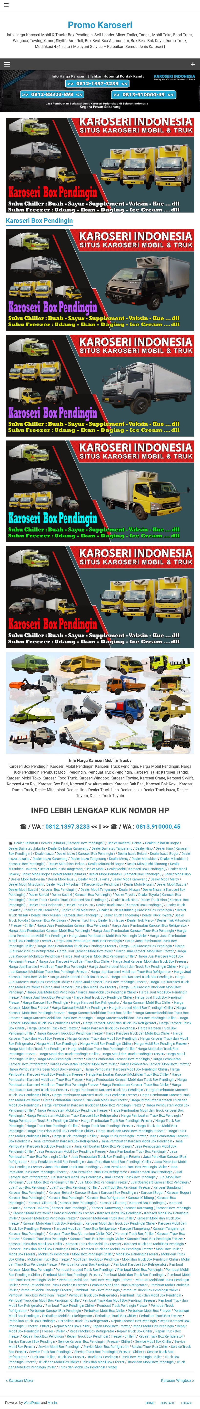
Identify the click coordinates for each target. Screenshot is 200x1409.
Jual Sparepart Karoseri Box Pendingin (159, 1182)
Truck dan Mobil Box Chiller (59, 1362)
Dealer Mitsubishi (144, 859)
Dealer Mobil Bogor (35, 874)
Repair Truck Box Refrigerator (161, 1336)
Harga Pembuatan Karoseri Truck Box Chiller (135, 1085)
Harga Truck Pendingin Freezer (123, 1136)
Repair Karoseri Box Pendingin (134, 1321)
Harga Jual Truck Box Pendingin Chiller (103, 997)
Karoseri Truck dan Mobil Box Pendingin (154, 1244)
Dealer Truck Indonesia (46, 905)
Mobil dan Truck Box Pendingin (96, 1259)
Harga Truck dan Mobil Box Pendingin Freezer (130, 1131)
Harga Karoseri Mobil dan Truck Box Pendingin (58, 1018)
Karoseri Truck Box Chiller (134, 1234)
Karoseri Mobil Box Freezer (74, 1213)
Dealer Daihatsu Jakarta (27, 848)
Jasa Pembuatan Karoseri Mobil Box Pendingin (136, 1141)
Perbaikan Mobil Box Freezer (149, 1311)
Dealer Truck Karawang (41, 910)
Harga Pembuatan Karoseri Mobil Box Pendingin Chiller (125, 1069)
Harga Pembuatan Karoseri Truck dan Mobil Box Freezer (85, 1100)
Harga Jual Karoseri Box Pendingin (145, 946)
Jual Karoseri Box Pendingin (151, 1172)
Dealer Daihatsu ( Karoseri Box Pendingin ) (73, 843)
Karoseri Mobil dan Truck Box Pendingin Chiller (120, 1223)
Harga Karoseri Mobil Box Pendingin (79, 1008)
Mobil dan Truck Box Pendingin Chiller (150, 1259)
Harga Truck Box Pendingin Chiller (52, 1126)
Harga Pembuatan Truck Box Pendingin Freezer (116, 1121)
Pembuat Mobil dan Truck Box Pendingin (133, 1275)
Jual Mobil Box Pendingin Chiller (51, 1182)
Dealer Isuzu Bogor (164, 854)
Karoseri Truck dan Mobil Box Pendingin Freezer (117, 1249)
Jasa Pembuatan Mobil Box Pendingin (103, 1146)
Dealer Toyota (125, 895)
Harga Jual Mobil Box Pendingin (51, 992)
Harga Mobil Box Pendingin (56, 1044)
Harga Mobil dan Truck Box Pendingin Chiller (101, 1049)
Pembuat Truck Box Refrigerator (93, 1295)
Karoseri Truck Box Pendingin (45, 1239)
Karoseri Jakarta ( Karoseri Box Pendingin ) (56, 1208)
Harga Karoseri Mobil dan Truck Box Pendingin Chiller (136, 1018)
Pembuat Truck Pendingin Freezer (122, 1306)
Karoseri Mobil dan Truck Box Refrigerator (85, 1228)
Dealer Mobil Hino (177, 874)
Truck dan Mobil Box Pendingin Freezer (88, 1367)
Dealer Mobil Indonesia (28, 879)
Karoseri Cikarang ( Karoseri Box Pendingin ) (133, 1203)
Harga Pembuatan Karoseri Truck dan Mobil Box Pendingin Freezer (92, 1105)
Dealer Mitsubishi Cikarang (147, 864)
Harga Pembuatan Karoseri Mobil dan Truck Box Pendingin (130, 1080)
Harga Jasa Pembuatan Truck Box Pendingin (88, 941)
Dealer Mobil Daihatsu (69, 874)
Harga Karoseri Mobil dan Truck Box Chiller (100, 1013)
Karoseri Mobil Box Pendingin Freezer (49, 1218)
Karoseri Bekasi (60, 1193)
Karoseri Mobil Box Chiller (32, 1213)
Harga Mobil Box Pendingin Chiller (105, 1044)
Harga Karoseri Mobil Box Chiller (146, 1002)
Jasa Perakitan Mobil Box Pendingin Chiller (119, 1162)
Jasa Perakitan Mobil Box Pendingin (57, 1162)
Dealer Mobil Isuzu (61, 879)
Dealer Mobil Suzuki (171, 884)
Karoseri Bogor (152, 1193)
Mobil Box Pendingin (53, 1254)
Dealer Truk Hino (83, 920)
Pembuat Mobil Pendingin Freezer (46, 1290)
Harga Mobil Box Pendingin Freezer (160, 1044)
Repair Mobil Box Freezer (111, 1326)
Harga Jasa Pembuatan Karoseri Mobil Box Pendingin (49, 931)
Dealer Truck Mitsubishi (78, 910)
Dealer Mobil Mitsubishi (26, 884)
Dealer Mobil (95, 869)
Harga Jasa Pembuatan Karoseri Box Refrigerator (149, 925)
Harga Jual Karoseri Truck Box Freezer (79, 977)
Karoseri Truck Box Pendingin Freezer (155, 1239)
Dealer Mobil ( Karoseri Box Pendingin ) (136, 869)
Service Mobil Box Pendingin (59, 1347)
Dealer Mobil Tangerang (98, 889)
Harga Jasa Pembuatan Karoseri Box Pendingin (73, 925)
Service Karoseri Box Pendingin (32, 1341)
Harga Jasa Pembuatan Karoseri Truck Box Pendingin (133, 931)
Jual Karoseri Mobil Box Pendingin (75, 1177)
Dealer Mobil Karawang (130, 879)
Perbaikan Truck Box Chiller (115, 1316)
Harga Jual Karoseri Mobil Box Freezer (145, 951)
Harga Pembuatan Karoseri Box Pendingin (118, 1059)
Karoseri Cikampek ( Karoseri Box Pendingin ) (63, 1203)
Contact (168, 1403)
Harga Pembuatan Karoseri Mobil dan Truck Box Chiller (127, 1074)
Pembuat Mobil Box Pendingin (140, 1270)
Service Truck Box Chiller (150, 1347)
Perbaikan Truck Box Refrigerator (83, 1321)
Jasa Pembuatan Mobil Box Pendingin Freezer (71, 1151)
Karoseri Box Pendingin (66, 1198)
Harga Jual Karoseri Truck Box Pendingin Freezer (110, 982)
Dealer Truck (38, 900)
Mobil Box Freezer (22, 1254)
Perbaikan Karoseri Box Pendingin (55, 1311)
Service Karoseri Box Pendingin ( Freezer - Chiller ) (95, 1341)
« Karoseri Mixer (19, 1380)
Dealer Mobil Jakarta (94, 879)
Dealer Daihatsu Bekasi (125, 843)
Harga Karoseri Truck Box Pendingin (108, 1028)
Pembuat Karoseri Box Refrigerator (139, 1264)
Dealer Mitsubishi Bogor (106, 864)
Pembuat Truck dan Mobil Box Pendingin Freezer (118, 1300)
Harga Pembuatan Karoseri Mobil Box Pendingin (45, 1069)
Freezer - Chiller (22, 925)
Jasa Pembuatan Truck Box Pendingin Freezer (105, 1157)
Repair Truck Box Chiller (134, 1331)
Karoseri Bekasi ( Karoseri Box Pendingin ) (106, 1193)
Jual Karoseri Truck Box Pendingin (130, 1177)
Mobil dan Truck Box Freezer (48, 1259)
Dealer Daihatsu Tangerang (111, 848)
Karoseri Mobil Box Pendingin (119, 1213)
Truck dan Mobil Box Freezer (103, 1362)
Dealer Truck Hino (124, 900)
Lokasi (186, 1403)
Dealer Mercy (119, 859)
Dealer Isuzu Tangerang (88, 859)
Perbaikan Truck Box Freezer (160, 1316)
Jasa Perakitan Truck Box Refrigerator (98, 1172)
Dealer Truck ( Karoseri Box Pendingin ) (79, 900)
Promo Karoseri (100, 25)
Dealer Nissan (129, 889)
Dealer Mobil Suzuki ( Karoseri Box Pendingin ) (43, 889)
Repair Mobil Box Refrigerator (92, 1331)
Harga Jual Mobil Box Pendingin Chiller (107, 992)
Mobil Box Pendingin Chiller (92, 1254)
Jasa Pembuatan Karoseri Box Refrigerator (65, 1141)
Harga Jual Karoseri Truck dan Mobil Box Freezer (79, 987)
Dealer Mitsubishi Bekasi (67, 864)
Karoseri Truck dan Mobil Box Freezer (93, 1244)
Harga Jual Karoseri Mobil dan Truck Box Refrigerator (130, 972)
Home (150, 1403)
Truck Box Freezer (71, 1357)
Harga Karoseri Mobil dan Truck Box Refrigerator (119, 1023)
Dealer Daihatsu (26, 843)
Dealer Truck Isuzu (79, 905)
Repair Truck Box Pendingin (43, 1336)
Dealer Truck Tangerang (121, 915)
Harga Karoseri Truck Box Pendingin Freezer (70, 1033)
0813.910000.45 (158, 826)
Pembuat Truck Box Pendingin (97, 1290)
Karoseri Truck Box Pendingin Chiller (97, 1239)
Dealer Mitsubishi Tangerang (61, 869)
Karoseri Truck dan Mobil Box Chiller (35, 1244)
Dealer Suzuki (39, 895)
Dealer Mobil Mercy (164, 879)
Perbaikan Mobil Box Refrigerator (67, 1316)
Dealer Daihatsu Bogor (162, 843)
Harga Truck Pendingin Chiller (74, 1136)
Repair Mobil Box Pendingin (153, 1326)
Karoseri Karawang (106, 1208)
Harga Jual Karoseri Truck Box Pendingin (141, 977)
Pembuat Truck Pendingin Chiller (69, 1306)
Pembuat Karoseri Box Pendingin (85, 1264)
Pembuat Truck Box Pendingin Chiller (150, 1290)
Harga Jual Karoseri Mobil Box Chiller (85, 951)
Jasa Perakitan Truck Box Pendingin (72, 1167)
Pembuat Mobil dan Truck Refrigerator (119, 1285)
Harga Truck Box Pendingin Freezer (106, 1126)
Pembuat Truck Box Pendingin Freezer (37, 1295)
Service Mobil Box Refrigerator (106, 1347)
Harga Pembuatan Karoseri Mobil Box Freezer (154, 1064)
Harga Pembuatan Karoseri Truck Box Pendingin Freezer (94, 1095)
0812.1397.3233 (67, 826)
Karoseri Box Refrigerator (106, 1198)
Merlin (52, 1403)
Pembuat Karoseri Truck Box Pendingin (85, 1270)
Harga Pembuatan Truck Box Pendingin (151, 1115)
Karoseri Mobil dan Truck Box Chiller (107, 1218)
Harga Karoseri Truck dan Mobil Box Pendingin (102, 1038)
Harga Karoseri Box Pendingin (45, 1002)
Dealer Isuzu (44, 854)
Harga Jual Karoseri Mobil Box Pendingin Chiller (99, 956)
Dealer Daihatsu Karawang (68, 848)
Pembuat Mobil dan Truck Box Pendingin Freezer (95, 1280)
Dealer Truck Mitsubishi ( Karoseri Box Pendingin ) (136, 910)
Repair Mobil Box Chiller (72, 1326)
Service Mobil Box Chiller (153, 1341)
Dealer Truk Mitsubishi (173, 920)
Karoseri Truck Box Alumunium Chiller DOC (80, 1234)
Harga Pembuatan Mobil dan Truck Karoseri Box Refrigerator (72, 1115)
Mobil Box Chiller (168, 1249)
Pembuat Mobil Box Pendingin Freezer (71, 1275)
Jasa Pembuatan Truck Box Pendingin (138, 1151)
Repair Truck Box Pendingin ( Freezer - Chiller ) (101, 1336)
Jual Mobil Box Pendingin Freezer (103, 1182)
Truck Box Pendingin (102, 1357)
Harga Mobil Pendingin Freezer (60, 1059)
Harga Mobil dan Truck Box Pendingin (37, 1049)
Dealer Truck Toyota (157, 915)
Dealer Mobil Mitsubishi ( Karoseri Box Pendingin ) (83, 884)
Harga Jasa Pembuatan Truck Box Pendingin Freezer (76, 946)
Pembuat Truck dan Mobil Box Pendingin (150, 1295)
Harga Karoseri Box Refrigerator (95, 1002)
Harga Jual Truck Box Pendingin (47, 997)
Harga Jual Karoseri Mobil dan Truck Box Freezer (149, 961)
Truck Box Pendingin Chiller (141, 1357)
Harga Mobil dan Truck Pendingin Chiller (69, 1054)
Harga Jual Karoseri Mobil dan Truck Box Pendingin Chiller (132, 967)
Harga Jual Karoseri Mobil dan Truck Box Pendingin (47, 967)
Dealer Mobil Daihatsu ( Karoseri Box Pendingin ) (125, 874)
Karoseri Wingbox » (177, 1380)
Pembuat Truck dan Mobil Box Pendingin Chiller (44, 1300)
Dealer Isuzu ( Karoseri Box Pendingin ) (86, 854)
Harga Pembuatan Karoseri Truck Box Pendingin (106, 1090)
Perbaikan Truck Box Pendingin (32, 1321)
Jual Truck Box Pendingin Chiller (74, 1187)
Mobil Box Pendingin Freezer (137, 1254)
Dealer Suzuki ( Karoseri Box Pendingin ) (82, 895)
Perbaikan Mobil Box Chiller (104, 1311)
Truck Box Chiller (42, 1357)
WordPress (32, 1403)
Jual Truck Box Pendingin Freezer (125, 1187)
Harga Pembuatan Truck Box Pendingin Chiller (43, 1121)
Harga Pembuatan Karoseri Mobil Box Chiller (83, 1064)
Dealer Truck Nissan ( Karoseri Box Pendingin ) (65, 915)
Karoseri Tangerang (135, 1228)
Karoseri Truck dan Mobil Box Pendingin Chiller (43, 1249)
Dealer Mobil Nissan (139, 884)
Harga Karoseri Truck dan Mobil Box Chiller (138, 1033)
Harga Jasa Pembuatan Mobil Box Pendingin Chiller (108, 936)
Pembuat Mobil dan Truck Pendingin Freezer (54, 1285)
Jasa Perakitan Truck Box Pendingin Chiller (134, 1167)
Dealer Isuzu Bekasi (132, 854)
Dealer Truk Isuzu (111, 920)
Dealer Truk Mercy (140, 920)
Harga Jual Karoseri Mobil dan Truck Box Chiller (74, 961)
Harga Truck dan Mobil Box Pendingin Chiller (60, 1131)
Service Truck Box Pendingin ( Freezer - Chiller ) (109, 1352)
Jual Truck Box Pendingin (28, 1187)
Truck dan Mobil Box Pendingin (150, 1362)
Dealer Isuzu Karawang (50, 859)
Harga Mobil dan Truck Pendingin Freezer (132, 1054)
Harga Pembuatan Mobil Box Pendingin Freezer (72, 1110)
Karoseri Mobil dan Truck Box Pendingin (52, 1223)
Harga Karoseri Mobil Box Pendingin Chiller (141, 1008)
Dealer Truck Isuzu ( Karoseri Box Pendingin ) (129, 905)
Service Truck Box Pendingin (50, 1352)
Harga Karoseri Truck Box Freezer (52, 1028)
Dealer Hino (144, 848)
